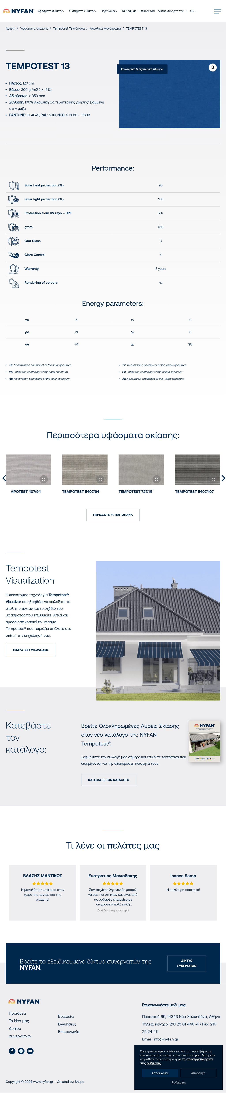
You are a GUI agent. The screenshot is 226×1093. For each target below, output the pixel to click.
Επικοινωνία (68, 1031)
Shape (79, 1082)
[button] (213, 67)
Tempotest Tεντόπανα (69, 28)
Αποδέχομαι (160, 1073)
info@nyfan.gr (165, 1039)
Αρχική (10, 28)
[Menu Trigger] (218, 11)
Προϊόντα (17, 1013)
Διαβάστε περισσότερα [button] (113, 910)
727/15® (135, 491)
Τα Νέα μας (19, 1020)
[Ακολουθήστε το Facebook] (12, 1051)
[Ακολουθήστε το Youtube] (30, 1051)
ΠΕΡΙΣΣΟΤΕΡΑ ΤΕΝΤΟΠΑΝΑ (113, 514)
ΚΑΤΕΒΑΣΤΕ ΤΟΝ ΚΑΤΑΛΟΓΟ (108, 780)
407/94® (23, 491)
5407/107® (194, 491)
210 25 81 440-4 (184, 1024)
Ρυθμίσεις (179, 1082)
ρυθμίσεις (154, 1063)
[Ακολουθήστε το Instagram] (21, 1051)
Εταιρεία (66, 1016)
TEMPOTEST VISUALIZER (30, 650)
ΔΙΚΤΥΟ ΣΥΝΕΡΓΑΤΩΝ (186, 963)
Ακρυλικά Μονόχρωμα (105, 28)
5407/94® (80, 491)
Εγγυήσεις (67, 1024)
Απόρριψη (198, 1073)
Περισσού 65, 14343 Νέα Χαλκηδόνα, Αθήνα (181, 1016)
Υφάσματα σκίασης (34, 28)
